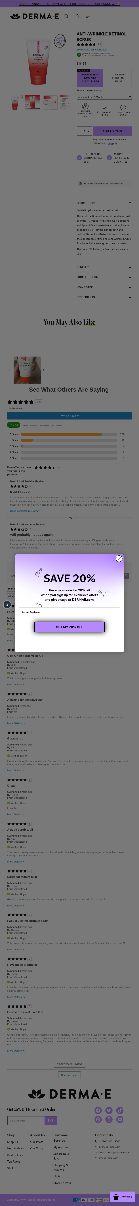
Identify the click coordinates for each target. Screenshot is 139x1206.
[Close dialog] (119, 559)
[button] (7, 604)
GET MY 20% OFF (69, 627)
